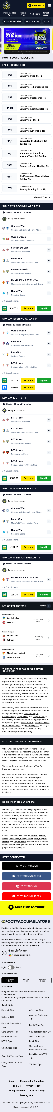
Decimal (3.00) (26, 980)
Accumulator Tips (12, 21)
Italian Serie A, (27, 722)
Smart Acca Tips (9, 1047)
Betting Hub (26, 1095)
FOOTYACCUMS (29, 886)
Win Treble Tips (37, 1036)
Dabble (5, 841)
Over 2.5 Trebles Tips (12, 1056)
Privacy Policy (32, 1086)
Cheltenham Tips (31, 766)
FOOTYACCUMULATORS (29, 876)
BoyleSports (20, 841)
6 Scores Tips (36, 1010)
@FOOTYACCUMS (29, 866)
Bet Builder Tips (9, 1036)
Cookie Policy (37, 1090)
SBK (36, 838)
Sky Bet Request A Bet (40, 1031)
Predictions (34, 14)
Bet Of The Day (32, 21)
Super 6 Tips (7, 1017)
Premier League (31, 713)
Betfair (42, 835)
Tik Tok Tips (35, 1064)
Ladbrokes (14, 838)
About (12, 1081)
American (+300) (42, 980)
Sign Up (44, 308)
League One (22, 716)
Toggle (11, 967)
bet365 (34, 835)
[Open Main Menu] (49, 5)
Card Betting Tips (9, 1031)
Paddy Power (26, 838)
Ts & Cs (17, 1086)
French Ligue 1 (32, 725)
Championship (9, 716)
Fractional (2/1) (10, 980)
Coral (5, 838)
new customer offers (12, 824)
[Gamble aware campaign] (20, 950)
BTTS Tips (6, 1041)
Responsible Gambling (32, 1081)
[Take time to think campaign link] (26, 909)
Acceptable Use (17, 1090)
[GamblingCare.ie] (20, 955)
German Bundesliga (11, 725)
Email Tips (34, 1041)
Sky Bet (43, 838)
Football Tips (23, 14)
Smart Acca (46, 14)
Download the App (9, 14)
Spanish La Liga (42, 722)
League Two (38, 716)
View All (42, 606)
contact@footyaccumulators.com (24, 997)
